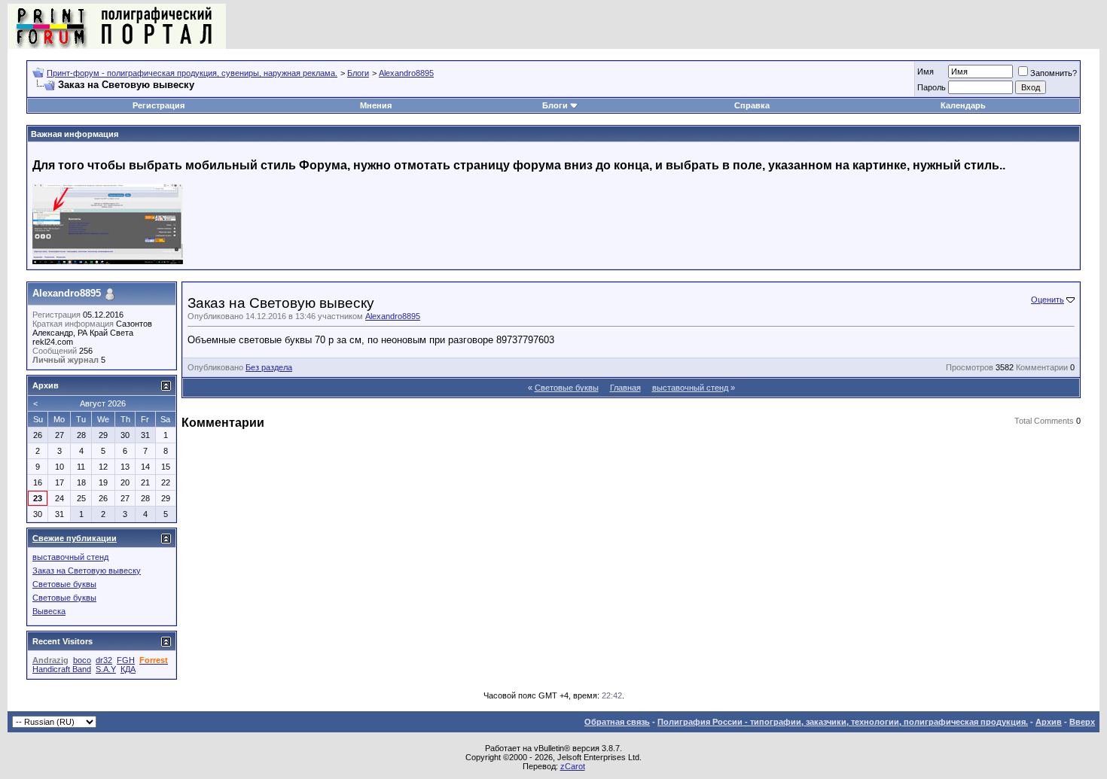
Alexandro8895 (406, 73)
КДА (128, 669)
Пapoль (931, 87)
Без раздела (268, 367)
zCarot (572, 766)
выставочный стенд (690, 387)
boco (82, 660)
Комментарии (1042, 367)
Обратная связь (617, 721)
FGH (126, 660)
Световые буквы (567, 387)
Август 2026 (103, 403)
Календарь (963, 105)
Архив (1048, 721)
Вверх (1082, 721)
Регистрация (158, 105)
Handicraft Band (61, 669)
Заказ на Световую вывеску (86, 570)
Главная (625, 387)
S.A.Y (106, 669)
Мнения (376, 105)
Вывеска (49, 611)
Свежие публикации (74, 538)
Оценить (1047, 299)
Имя (925, 71)
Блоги (358, 73)
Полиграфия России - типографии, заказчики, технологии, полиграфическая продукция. (842, 721)
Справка (752, 105)
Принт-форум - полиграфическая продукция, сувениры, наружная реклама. (192, 73)
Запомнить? (1053, 73)
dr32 (104, 660)
